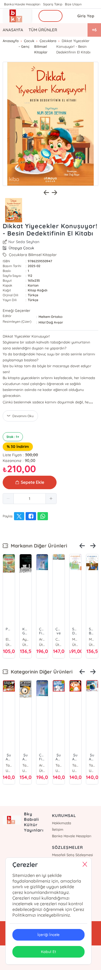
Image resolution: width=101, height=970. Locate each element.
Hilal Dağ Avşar (51, 322)
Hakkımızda (61, 823)
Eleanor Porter (9, 639)
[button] (8, 498)
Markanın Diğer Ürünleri (37, 546)
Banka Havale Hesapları (22, 4)
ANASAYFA (13, 29)
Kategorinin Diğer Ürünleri (40, 672)
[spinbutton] (30, 498)
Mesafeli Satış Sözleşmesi (72, 855)
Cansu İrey (58, 639)
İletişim (57, 829)
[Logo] (17, 16)
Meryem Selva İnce (75, 639)
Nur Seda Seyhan (23, 242)
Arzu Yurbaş (42, 639)
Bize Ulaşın (73, 4)
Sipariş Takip (52, 4)
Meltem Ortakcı (50, 317)
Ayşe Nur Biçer (25, 639)
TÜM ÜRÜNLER (43, 29)
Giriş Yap (86, 15)
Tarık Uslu (9, 765)
